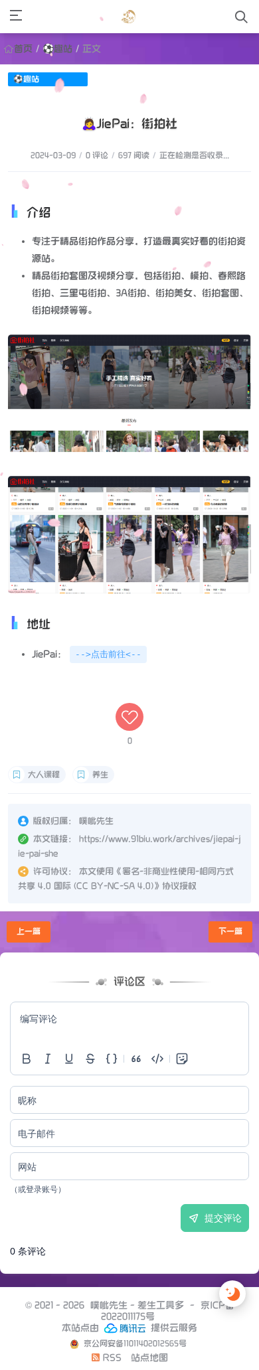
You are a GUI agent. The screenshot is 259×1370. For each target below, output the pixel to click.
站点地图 (149, 1357)
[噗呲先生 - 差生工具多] (128, 16)
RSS (111, 1357)
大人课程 (44, 775)
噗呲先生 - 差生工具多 (137, 1305)
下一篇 (230, 932)
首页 (23, 48)
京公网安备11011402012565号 (134, 1344)
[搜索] (241, 17)
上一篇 (29, 932)
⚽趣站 (57, 48)
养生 (100, 775)
